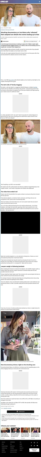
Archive (21, 446)
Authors (21, 450)
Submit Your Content (34, 450)
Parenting (5, 408)
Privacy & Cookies (5, 446)
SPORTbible (4, 452)
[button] (39, 41)
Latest (21, 444)
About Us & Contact (13, 452)
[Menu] (39, 1)
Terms (3, 444)
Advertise (3, 442)
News (10, 27)
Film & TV (6, 27)
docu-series (11, 80)
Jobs (20, 442)
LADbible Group (4, 448)
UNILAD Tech (12, 446)
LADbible (3, 450)
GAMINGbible (12, 442)
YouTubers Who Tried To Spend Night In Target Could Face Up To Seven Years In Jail (16, 414)
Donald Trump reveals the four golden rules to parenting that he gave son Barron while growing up (18, 418)
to (39, 268)
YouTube (35, 87)
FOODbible (12, 448)
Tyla (11, 444)
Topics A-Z (21, 448)
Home (2, 27)
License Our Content (13, 450)
